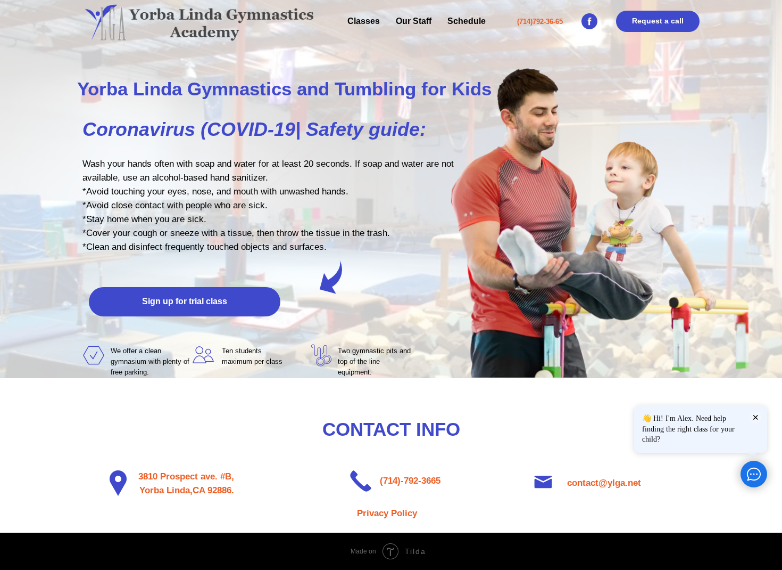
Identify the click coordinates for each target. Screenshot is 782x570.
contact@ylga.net (604, 483)
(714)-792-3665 (410, 481)
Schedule (466, 21)
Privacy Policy (387, 513)
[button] (658, 21)
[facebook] (589, 21)
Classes (363, 21)
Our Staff (413, 21)
